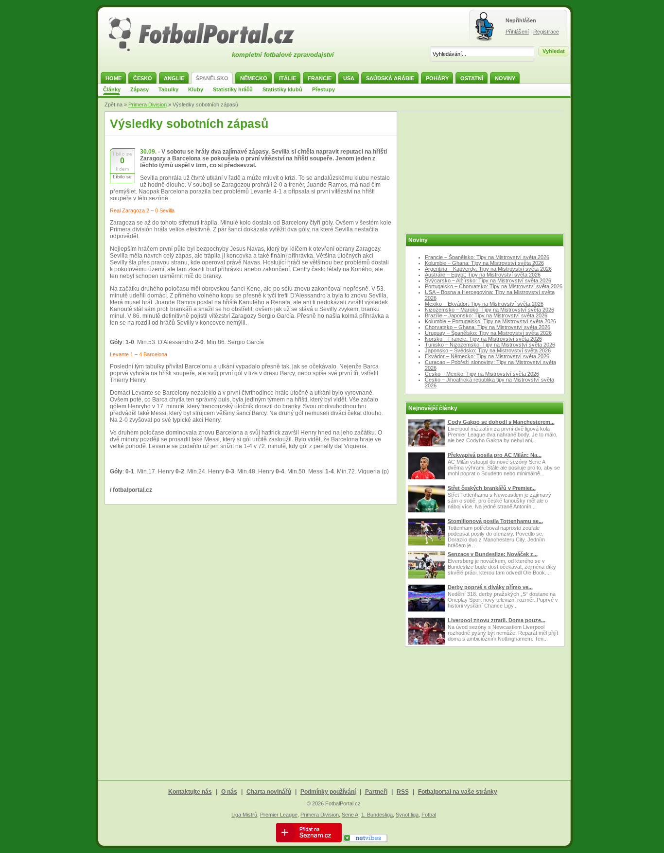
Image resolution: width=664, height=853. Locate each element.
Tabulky (168, 89)
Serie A (350, 815)
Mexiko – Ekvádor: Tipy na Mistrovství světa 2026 (484, 304)
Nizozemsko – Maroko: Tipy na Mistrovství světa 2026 (489, 310)
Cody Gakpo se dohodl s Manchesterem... (501, 422)
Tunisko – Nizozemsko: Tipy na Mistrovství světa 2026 (490, 345)
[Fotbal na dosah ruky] (210, 50)
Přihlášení (517, 32)
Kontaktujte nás (190, 791)
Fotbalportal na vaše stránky (457, 791)
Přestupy (323, 89)
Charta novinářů (268, 791)
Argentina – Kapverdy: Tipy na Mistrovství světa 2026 (488, 269)
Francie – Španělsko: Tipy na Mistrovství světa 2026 (487, 257)
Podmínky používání (328, 791)
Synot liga (407, 815)
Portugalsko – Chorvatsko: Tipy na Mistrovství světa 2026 (493, 286)
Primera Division (147, 104)
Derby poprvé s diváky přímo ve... (490, 587)
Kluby (195, 89)
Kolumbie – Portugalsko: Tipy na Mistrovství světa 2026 (490, 321)
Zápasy (139, 89)
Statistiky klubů (282, 89)
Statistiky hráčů (233, 89)
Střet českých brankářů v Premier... (492, 488)
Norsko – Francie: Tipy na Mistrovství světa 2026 (483, 339)
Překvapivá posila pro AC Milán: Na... (495, 455)
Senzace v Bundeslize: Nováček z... (493, 554)
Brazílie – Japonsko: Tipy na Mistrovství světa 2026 (486, 315)
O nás (229, 791)
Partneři (376, 791)
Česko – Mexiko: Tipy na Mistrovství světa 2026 (482, 374)
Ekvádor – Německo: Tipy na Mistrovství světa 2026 (487, 356)
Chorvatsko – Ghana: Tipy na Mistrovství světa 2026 (487, 327)
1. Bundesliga (377, 815)
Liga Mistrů (244, 815)
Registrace (546, 32)
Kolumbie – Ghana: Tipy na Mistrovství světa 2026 (484, 263)
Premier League (278, 815)
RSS (403, 791)
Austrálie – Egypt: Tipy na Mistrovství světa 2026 (483, 275)
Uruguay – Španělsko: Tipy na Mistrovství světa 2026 (488, 333)
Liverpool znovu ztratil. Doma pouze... (496, 620)
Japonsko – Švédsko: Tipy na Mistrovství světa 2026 (488, 350)
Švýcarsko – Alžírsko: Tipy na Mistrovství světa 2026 (488, 280)
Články (112, 89)
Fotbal (428, 815)
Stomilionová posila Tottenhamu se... (495, 521)
